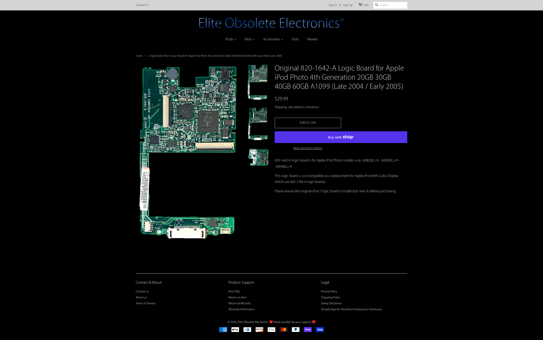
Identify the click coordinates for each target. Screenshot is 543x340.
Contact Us (142, 5)
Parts (248, 39)
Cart (366, 5)
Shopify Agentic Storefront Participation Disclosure (351, 309)
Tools (295, 39)
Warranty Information (241, 309)
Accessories (272, 39)
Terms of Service (145, 303)
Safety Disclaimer (331, 303)
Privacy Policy (329, 291)
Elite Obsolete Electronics (253, 322)
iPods (229, 39)
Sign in (333, 5)
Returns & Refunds (239, 303)
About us (141, 297)
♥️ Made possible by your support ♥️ (292, 322)
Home (139, 56)
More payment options (307, 148)
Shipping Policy (330, 297)
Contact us (142, 291)
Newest (312, 39)
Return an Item (237, 297)
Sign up (348, 5)
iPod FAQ (234, 291)
